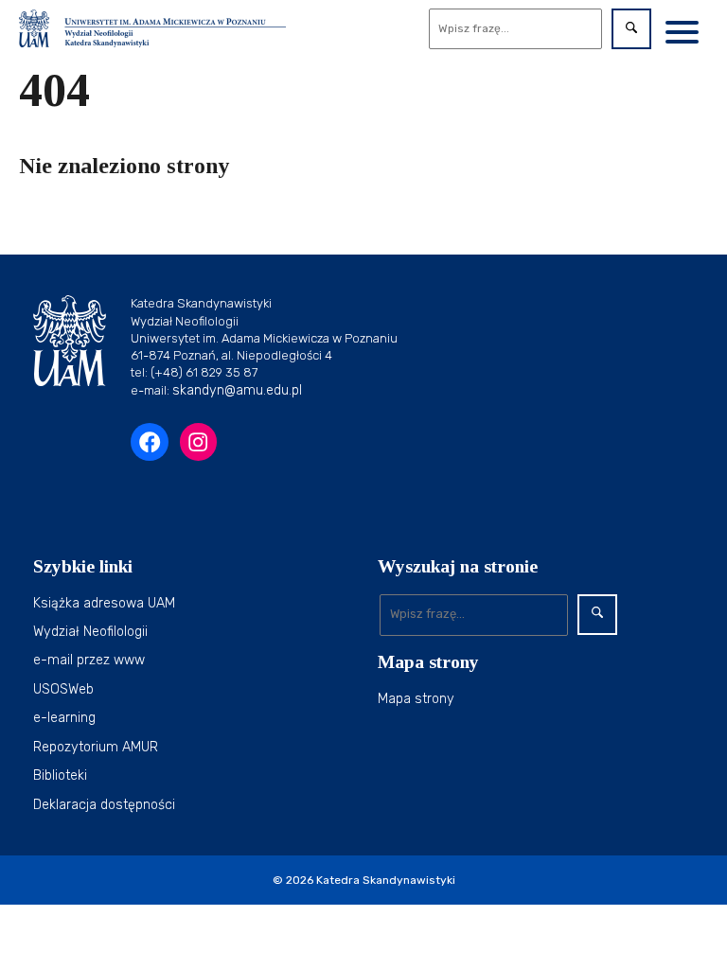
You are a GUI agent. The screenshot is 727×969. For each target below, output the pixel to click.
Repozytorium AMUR (95, 747)
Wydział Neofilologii (90, 632)
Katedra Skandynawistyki (385, 880)
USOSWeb (63, 689)
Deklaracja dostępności (104, 805)
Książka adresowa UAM (104, 603)
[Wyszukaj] (631, 29)
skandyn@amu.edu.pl (237, 390)
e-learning (64, 718)
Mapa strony (416, 699)
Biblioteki (60, 775)
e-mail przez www (89, 660)
